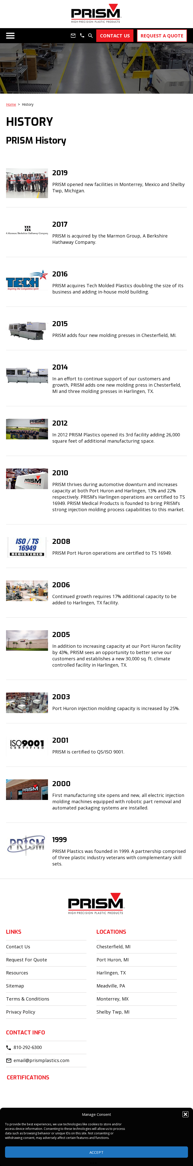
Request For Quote (26, 960)
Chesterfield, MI (113, 947)
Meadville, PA (110, 986)
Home (11, 104)
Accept (96, 1152)
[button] (185, 1114)
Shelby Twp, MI (112, 1012)
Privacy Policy (20, 1012)
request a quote (161, 36)
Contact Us (18, 947)
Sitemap (15, 986)
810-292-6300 (28, 1047)
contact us (115, 36)
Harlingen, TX (111, 973)
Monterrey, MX (112, 999)
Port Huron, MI (112, 960)
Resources (17, 973)
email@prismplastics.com (41, 1060)
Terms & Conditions (27, 999)
